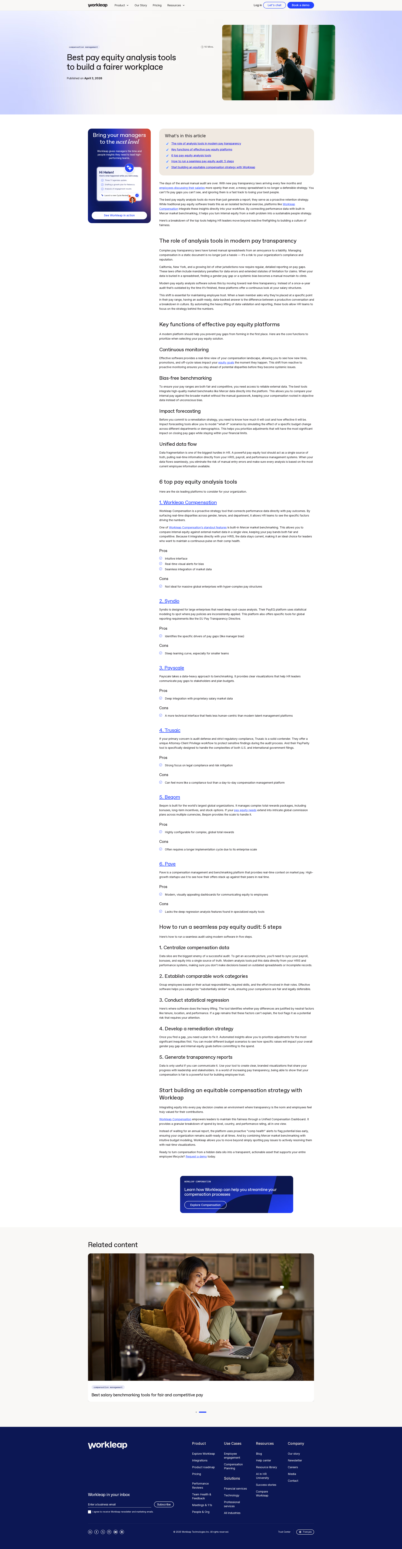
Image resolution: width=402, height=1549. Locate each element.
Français (307, 1532)
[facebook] (96, 1532)
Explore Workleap (203, 1453)
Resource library (266, 1467)
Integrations (199, 1460)
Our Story (141, 5)
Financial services (235, 1488)
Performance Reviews (200, 1485)
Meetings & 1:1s (202, 1505)
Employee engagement (232, 1455)
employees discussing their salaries (182, 187)
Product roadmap (203, 1467)
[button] (122, 5)
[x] (103, 1532)
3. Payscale (171, 668)
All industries (232, 1513)
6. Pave (167, 864)
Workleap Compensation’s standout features (198, 527)
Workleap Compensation (175, 1119)
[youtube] (115, 1532)
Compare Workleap (262, 1493)
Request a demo (196, 1156)
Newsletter (295, 1460)
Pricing (157, 5)
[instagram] (122, 1532)
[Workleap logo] (97, 5)
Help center (263, 1460)
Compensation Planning (233, 1466)
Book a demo (301, 5)
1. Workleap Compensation (188, 502)
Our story (294, 1453)
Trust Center (284, 1532)
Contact (293, 1480)
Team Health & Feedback (201, 1496)
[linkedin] (90, 1532)
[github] (109, 1532)
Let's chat (274, 5)
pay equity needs (245, 810)
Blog (259, 1453)
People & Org (200, 1511)
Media (292, 1474)
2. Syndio (169, 601)
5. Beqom (169, 797)
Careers (293, 1467)
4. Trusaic (169, 730)
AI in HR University (262, 1476)
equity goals (226, 362)
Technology (231, 1495)
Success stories (266, 1484)
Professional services (232, 1504)
